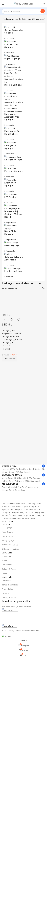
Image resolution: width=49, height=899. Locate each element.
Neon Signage (7, 779)
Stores (4, 807)
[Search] (42, 11)
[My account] (43, 3)
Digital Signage (8, 783)
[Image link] (23, 655)
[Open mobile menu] (3, 3)
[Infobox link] (23, 536)
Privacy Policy (7, 836)
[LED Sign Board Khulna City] (12, 386)
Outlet (4, 820)
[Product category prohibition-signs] (23, 152)
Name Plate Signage (10, 792)
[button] (9, 525)
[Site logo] (23, 3)
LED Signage (7, 775)
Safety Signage (8, 787)
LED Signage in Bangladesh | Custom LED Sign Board (11, 499)
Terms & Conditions (10, 832)
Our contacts (7, 812)
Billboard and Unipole (10, 796)
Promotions (7, 803)
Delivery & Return (9, 816)
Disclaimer (6, 840)
